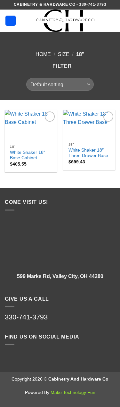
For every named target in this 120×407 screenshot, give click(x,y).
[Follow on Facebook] (11, 357)
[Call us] (38, 357)
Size (63, 54)
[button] (10, 21)
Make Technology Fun (73, 392)
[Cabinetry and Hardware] (65, 21)
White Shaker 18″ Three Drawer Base (88, 153)
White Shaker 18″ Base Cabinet (27, 155)
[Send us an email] (24, 357)
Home (43, 54)
